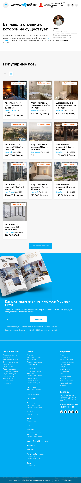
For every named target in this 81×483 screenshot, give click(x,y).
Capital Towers (32, 412)
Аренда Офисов (31, 359)
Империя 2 (30, 449)
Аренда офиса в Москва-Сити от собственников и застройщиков (11, 362)
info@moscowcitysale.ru (69, 404)
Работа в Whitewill (66, 383)
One (28, 425)
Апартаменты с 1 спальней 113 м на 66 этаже (65, 147)
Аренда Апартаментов (34, 357)
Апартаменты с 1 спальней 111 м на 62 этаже (39, 147)
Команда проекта (65, 376)
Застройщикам (65, 364)
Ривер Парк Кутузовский (35, 454)
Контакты (64, 392)
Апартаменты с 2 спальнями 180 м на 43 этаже (66, 105)
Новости (63, 385)
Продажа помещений (9, 369)
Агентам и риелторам (67, 362)
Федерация (31, 445)
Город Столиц (32, 369)
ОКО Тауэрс (31, 398)
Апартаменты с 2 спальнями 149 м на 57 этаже (40, 105)
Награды (63, 378)
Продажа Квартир (32, 414)
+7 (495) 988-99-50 (61, 40)
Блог (61, 374)
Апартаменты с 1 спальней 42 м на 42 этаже (39, 187)
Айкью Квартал (10, 110)
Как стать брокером (66, 359)
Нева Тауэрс (35, 152)
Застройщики (64, 357)
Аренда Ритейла (32, 434)
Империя (30, 355)
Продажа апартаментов (10, 371)
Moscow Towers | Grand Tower (37, 441)
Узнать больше (68, 480)
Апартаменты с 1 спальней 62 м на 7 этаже (65, 187)
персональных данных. (50, 327)
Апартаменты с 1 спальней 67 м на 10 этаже (13, 105)
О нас (62, 355)
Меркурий (34, 110)
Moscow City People (66, 381)
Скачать (38, 319)
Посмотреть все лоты (40, 246)
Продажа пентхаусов (9, 374)
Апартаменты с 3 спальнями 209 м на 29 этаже (13, 227)
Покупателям (64, 371)
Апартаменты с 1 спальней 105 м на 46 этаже (14, 147)
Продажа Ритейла (32, 380)
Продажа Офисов (32, 364)
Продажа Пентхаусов (33, 383)
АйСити (29, 418)
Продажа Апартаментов (34, 362)
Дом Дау (30, 463)
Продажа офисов (8, 367)
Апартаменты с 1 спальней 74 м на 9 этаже (14, 187)
